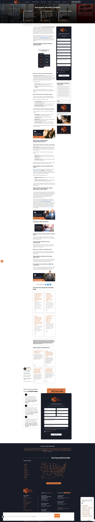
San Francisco (50, 449)
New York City (32, 449)
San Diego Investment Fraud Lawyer (63, 89)
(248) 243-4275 (43, 504)
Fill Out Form (63, 20)
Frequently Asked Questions (27, 381)
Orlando (30, 450)
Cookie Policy (34, 516)
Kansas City (46, 451)
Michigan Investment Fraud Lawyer (63, 86)
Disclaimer (64, 72)
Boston (60, 449)
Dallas (47, 449)
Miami (35, 449)
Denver (36, 450)
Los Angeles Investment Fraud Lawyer (63, 92)
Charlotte (60, 450)
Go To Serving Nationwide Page (53, 483)
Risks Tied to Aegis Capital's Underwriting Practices (27, 376)
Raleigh (64, 450)
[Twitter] (45, 284)
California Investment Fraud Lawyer (63, 88)
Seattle (57, 449)
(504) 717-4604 (60, 502)
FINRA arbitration (49, 448)
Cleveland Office (44, 509)
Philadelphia (63, 449)
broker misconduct (61, 448)
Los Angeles (38, 449)
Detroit (48, 450)
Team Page (46, 20)
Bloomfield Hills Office (45, 503)
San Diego (54, 449)
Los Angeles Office (61, 495)
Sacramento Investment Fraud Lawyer (63, 95)
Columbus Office (46, 496)
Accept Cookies (57, 514)
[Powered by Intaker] (89, 520)
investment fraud (54, 448)
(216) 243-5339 (43, 510)
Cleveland (50, 450)
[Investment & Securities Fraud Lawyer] (17, 2)
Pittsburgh (54, 450)
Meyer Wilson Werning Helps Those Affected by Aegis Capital (28, 379)
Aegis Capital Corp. (29, 24)
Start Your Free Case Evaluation (38, 280)
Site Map (24, 508)
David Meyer (29, 368)
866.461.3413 (49, 492)
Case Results (28, 20)
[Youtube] (69, 492)
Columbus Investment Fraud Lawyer (63, 94)
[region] (38, 516)
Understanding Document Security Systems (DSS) (27, 373)
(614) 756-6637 (43, 498)
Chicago (42, 449)
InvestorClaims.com (27, 448)
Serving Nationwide (26, 503)
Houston (44, 449)
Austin (41, 450)
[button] (3, 517)
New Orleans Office (61, 501)
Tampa (27, 450)
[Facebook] (48, 284)
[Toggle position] (91, 498)
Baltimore (57, 450)
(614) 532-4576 (76, 2)
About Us (24, 499)
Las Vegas (38, 450)
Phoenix (33, 450)
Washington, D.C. (68, 449)
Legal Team (25, 500)
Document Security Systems (37, 24)
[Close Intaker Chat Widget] (92, 498)
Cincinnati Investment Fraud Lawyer (63, 91)
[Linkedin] (50, 284)
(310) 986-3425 (60, 496)
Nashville (66, 450)
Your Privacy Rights (57, 518)
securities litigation (68, 448)
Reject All (57, 516)
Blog (25, 24)
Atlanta (25, 450)
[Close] (72, 514)
